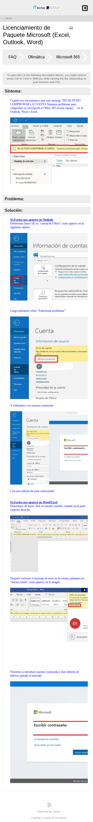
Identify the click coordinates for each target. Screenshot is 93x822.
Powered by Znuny (48, 811)
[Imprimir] (71, 29)
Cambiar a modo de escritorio (48, 817)
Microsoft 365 (68, 57)
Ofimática (36, 57)
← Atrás (7, 18)
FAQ (12, 57)
